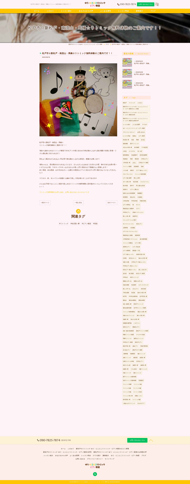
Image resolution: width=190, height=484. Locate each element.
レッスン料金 (126, 136)
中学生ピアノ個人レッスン (130, 266)
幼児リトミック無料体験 (129, 380)
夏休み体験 (142, 300)
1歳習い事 (125, 319)
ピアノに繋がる (134, 189)
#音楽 (95, 223)
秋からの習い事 (135, 319)
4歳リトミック (127, 373)
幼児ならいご (132, 258)
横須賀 (137, 159)
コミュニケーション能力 (129, 220)
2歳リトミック (127, 358)
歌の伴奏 (125, 186)
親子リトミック (134, 144)
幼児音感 (135, 182)
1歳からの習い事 (141, 312)
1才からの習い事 (127, 147)
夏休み (125, 300)
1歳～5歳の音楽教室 (128, 331)
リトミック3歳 (137, 388)
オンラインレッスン (128, 224)
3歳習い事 (135, 365)
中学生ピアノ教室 (128, 342)
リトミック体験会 (128, 243)
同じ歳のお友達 (140, 186)
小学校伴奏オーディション (130, 239)
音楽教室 (136, 167)
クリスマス (132, 151)
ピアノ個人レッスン (141, 170)
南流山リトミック (138, 338)
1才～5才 (139, 151)
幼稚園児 (139, 193)
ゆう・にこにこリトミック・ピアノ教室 (134, 128)
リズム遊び (134, 369)
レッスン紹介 (126, 125)
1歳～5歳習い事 (127, 304)
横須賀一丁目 (136, 251)
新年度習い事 (126, 400)
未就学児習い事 (140, 254)
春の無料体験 (143, 239)
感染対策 (137, 235)
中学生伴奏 (134, 201)
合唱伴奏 (125, 228)
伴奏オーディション (138, 212)
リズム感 (125, 170)
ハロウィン (137, 323)
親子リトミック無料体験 (129, 377)
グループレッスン (128, 174)
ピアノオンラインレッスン (130, 231)
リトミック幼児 (137, 392)
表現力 (132, 170)
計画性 (125, 258)
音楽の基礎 (126, 285)
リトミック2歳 (127, 388)
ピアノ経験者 (126, 251)
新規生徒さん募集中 (128, 209)
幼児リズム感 (126, 365)
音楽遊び (125, 159)
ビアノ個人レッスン (128, 254)
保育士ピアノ (126, 327)
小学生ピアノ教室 (143, 163)
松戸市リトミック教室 (140, 308)
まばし (134, 163)
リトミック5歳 (136, 400)
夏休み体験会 (132, 300)
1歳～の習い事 (140, 315)
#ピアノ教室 (86, 223)
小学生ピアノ (144, 159)
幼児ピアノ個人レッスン (129, 270)
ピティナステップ (143, 285)
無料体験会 (126, 155)
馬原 (131, 159)
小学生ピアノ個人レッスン (138, 262)
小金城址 (139, 197)
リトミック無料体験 (140, 174)
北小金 (143, 140)
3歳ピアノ (135, 346)
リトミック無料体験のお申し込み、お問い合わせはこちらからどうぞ (64, 192)
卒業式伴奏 (143, 201)
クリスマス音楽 (140, 335)
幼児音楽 (143, 289)
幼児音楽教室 (143, 155)
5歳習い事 (125, 369)
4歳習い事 (143, 365)
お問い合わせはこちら (146, 4)
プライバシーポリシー (129, 132)
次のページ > (112, 202)
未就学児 (135, 216)
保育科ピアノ (126, 247)
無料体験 (125, 144)
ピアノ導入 (138, 243)
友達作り (125, 189)
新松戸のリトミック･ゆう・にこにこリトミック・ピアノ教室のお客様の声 (135, 120)
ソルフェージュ (144, 182)
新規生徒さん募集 (128, 235)
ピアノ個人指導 (127, 178)
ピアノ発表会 (126, 205)
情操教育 (132, 354)
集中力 (132, 186)
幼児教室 (136, 147)
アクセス (144, 125)
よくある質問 (136, 125)
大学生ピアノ (139, 361)
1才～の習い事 (127, 182)
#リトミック (63, 223)
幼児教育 (133, 285)
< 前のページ (45, 202)
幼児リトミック (134, 277)
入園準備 (125, 354)
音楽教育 (141, 380)
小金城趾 (132, 228)
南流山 (134, 136)
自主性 (125, 274)
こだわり (139, 103)
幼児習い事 (126, 140)
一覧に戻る (78, 202)
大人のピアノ (141, 403)
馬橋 (137, 140)
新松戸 (125, 103)
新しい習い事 (126, 216)
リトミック (132, 103)
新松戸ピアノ (138, 342)
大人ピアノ (136, 289)
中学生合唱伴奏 (133, 296)
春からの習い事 (143, 258)
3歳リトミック (143, 369)
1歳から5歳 (126, 262)
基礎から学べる (127, 281)
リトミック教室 (127, 167)
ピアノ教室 (142, 136)
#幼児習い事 (75, 223)
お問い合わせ (141, 132)
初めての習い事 (141, 293)
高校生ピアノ (136, 327)
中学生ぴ (125, 277)
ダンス (138, 205)
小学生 (125, 151)
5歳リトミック (137, 373)
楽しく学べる (126, 289)
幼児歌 (133, 293)
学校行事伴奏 (144, 346)
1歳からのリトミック (128, 315)
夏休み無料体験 (127, 308)
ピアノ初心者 (136, 247)
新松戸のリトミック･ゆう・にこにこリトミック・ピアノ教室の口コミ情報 (135, 108)
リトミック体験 (127, 384)
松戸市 (125, 296)
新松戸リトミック (138, 304)
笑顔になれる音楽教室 (129, 193)
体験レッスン (138, 396)
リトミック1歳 (138, 384)
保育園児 (125, 197)
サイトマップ (109, 459)
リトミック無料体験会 (129, 312)
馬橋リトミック (127, 338)
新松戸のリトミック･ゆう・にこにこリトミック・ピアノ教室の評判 (135, 114)
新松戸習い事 (126, 346)
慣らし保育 (137, 178)
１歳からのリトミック (129, 403)
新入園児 (131, 274)
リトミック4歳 (127, 392)
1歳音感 (135, 358)
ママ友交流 (145, 147)
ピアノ (138, 209)
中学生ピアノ (126, 212)
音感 (142, 167)
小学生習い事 (126, 163)
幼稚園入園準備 (127, 323)
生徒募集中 (134, 155)
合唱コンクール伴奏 (128, 361)
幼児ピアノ (139, 224)
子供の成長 (126, 293)
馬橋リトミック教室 (128, 335)
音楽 (132, 140)
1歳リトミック (141, 354)
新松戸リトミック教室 (142, 331)
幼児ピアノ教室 (140, 274)
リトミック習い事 (128, 396)
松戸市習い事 (143, 296)
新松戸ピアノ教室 (137, 350)
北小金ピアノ (126, 350)
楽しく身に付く (143, 270)
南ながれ (132, 197)
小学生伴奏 (126, 201)
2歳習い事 (142, 358)
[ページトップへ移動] (151, 440)
